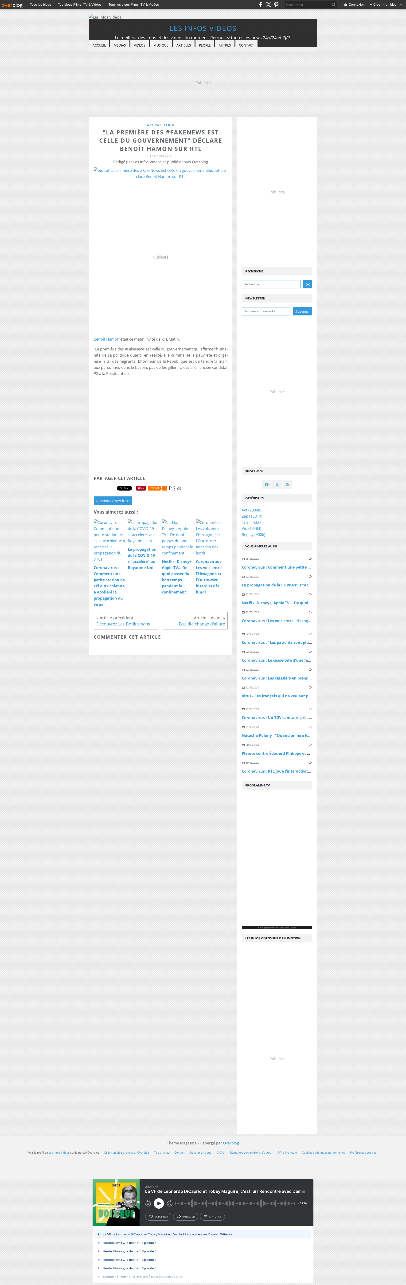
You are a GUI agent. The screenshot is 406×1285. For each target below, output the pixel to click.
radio (169, 125)
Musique (160, 45)
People (205, 45)
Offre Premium (287, 1153)
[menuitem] (99, 45)
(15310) (252, 516)
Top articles (161, 1153)
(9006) (253, 534)
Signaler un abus (200, 1153)
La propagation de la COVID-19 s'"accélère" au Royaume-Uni (298, 585)
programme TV (271, 928)
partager (188, 1216)
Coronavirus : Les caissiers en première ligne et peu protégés (298, 678)
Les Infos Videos (203, 28)
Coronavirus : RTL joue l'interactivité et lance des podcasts (296, 771)
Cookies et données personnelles (323, 1153)
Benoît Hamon (106, 339)
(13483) (251, 528)
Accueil (99, 45)
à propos (215, 1216)
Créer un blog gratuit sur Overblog (126, 1153)
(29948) (251, 510)
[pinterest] (276, 4)
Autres (225, 45)
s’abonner (161, 1216)
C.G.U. (221, 1153)
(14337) (252, 522)
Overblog (231, 1143)
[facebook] (261, 4)
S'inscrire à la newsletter (113, 501)
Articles (183, 45)
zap (158, 125)
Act (150, 125)
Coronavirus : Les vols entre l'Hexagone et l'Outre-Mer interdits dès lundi (310, 620)
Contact (246, 45)
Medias (120, 45)
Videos (139, 45)
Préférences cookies (363, 1153)
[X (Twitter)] (268, 4)
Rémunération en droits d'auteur (251, 1153)
